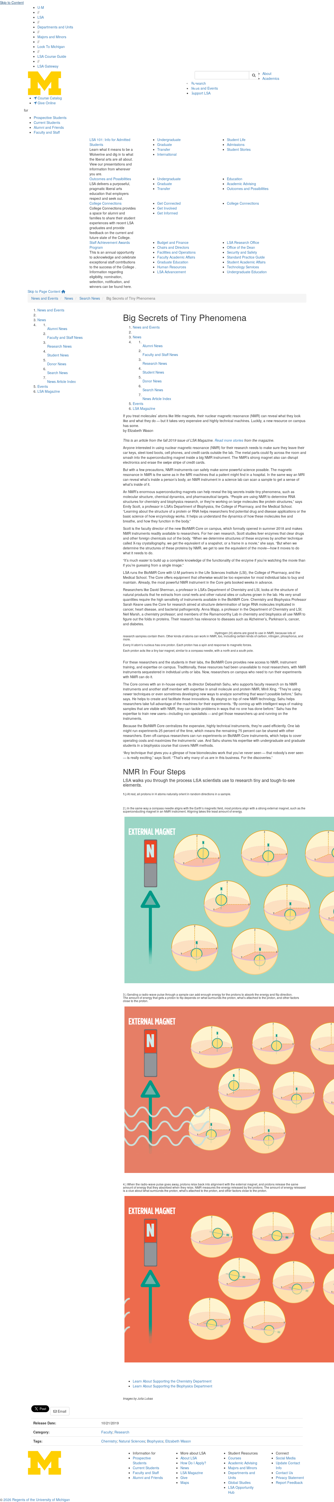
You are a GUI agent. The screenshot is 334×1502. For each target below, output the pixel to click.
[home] (63, 291)
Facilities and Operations (176, 252)
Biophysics (155, 1441)
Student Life (236, 139)
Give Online (46, 102)
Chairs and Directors (173, 247)
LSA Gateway (47, 66)
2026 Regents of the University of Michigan (36, 1499)
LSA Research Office (243, 242)
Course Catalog (49, 97)
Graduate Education (172, 262)
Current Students (47, 122)
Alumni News (57, 328)
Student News (58, 355)
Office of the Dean (241, 247)
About (266, 73)
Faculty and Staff (47, 132)
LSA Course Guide (51, 56)
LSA (40, 17)
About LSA (188, 1457)
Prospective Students (50, 117)
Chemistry (109, 1441)
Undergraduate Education (247, 271)
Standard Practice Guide (246, 257)
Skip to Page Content (44, 291)
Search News (89, 298)
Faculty (106, 1432)
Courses (234, 1457)
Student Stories (239, 149)
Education (234, 178)
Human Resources (171, 266)
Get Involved (167, 208)
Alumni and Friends (49, 127)
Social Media (286, 1457)
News (69, 298)
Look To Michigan (51, 46)
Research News (59, 346)
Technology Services (243, 266)
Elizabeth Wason (178, 1441)
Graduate (164, 144)
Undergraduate (169, 139)
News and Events (204, 88)
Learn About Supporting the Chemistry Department (172, 1381)
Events (42, 386)
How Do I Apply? (193, 1462)
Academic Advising (241, 183)
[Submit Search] (254, 75)
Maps (184, 1482)
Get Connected (169, 203)
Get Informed (167, 213)
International (167, 154)
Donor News (56, 363)
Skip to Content (12, 2)
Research (121, 1432)
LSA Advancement (171, 271)
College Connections (105, 203)
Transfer (163, 149)
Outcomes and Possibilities (110, 178)
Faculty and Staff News (65, 337)
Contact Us (284, 1472)
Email (61, 1411)
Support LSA (201, 93)
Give (184, 1477)
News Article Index (61, 381)
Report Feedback (289, 1482)
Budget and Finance (173, 242)
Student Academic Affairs (246, 262)
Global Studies (239, 1482)
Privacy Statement (290, 1477)
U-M (40, 7)
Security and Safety (242, 252)
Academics (270, 78)
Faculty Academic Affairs (176, 257)
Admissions (236, 144)
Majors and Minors (51, 36)
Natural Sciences (132, 1441)
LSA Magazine (48, 391)
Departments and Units (55, 26)
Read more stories (229, 440)
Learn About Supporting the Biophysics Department (172, 1386)
